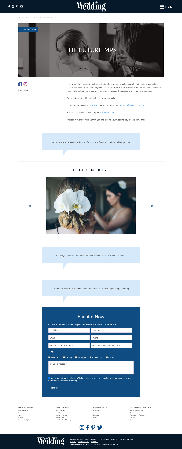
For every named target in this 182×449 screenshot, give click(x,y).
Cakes (20, 415)
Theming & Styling (24, 420)
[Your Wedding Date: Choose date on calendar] (52, 352)
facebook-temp (20, 84)
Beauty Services (46, 17)
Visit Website (24, 91)
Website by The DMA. (125, 439)
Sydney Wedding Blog (110, 444)
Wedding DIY (60, 417)
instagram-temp (25, 84)
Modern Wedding (50, 442)
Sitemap (132, 420)
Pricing (69, 357)
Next (152, 206)
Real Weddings (23, 410)
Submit (54, 388)
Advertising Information (137, 415)
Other (111, 357)
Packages (82, 357)
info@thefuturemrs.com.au (132, 105)
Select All (55, 357)
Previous (29, 206)
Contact (132, 417)
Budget (95, 417)
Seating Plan (97, 410)
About (132, 413)
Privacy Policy (83, 442)
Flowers (20, 417)
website (93, 105)
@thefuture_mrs (107, 112)
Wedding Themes (61, 415)
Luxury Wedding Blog (92, 444)
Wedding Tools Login (136, 410)
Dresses (20, 413)
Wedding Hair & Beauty (63, 420)
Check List (96, 415)
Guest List (96, 413)
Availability (97, 357)
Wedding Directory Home (27, 17)
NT (55, 17)
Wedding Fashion (61, 413)
